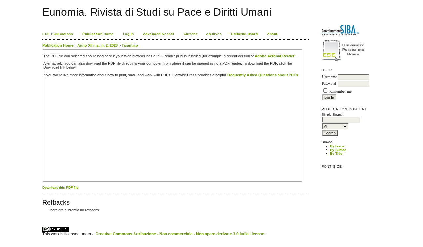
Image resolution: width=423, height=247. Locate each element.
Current (190, 34)
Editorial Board (244, 34)
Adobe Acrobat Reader (274, 56)
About (272, 34)
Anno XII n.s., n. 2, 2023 (97, 45)
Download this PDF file (60, 187)
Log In (128, 34)
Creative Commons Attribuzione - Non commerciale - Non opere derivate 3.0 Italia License (180, 234)
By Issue (337, 146)
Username (329, 77)
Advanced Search (158, 34)
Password (329, 83)
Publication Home (97, 34)
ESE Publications (57, 34)
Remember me (340, 91)
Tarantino (130, 45)
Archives (214, 34)
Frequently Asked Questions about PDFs (262, 75)
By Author (338, 150)
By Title (336, 153)
